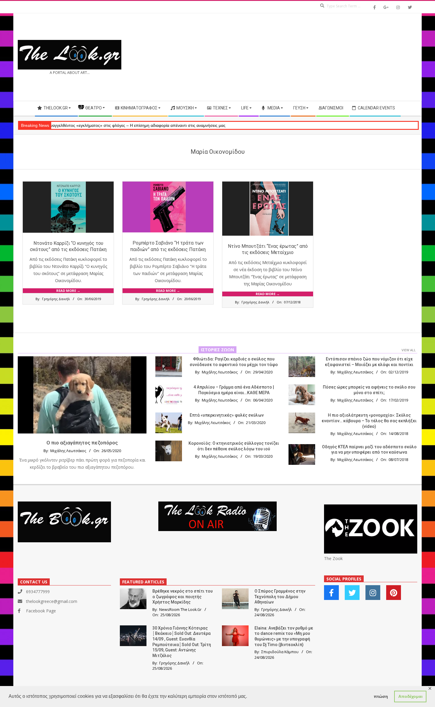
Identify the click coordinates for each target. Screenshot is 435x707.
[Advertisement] (317, 57)
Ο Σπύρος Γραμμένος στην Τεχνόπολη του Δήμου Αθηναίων (279, 596)
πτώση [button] (381, 696)
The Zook (333, 558)
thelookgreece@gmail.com (51, 601)
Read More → (68, 290)
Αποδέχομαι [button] (410, 696)
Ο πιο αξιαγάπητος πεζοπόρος (82, 443)
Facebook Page (41, 611)
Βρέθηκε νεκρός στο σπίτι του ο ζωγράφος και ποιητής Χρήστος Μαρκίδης (182, 596)
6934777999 (38, 591)
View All (409, 350)
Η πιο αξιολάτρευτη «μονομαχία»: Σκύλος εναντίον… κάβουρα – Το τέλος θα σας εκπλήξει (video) (369, 420)
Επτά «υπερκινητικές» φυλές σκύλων (227, 415)
